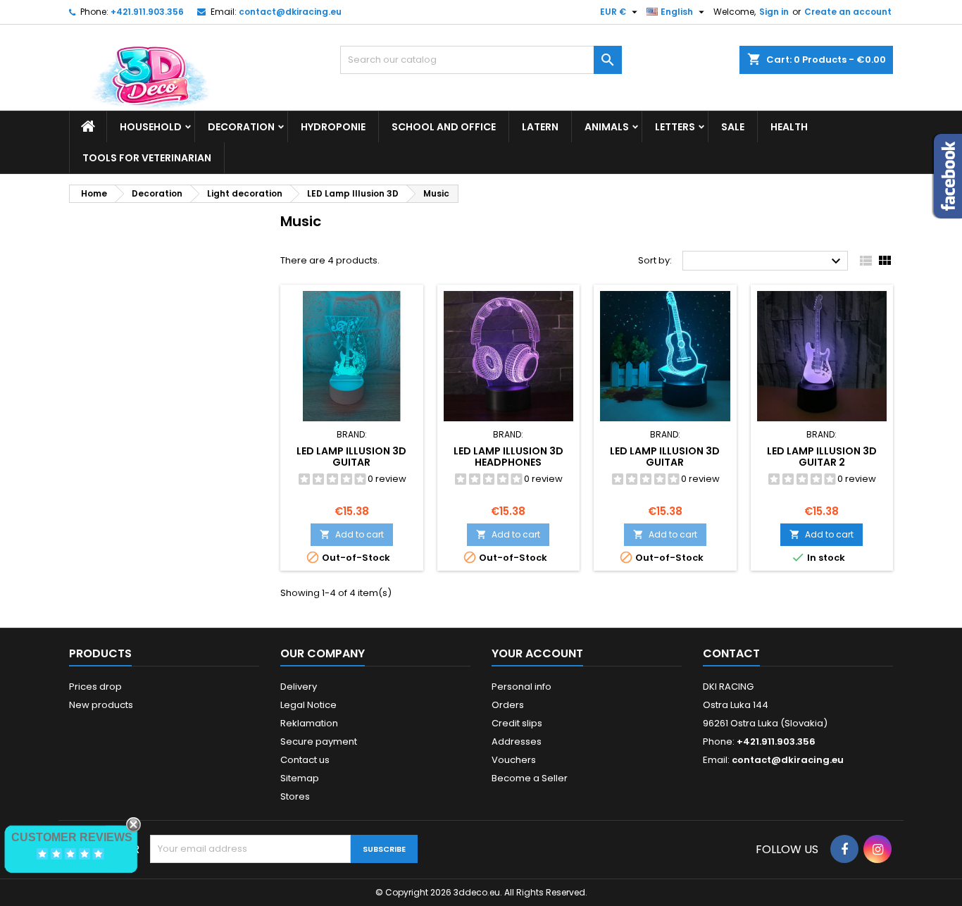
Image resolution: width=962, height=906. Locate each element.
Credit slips (517, 723)
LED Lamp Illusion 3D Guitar (351, 456)
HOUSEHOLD (151, 127)
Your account (537, 653)
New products (101, 705)
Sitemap (299, 778)
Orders (508, 705)
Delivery (298, 686)
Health (789, 127)
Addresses (517, 741)
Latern (540, 127)
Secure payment (318, 741)
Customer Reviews (71, 837)
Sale (732, 127)
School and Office (444, 127)
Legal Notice (308, 705)
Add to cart (352, 534)
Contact (731, 653)
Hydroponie (333, 127)
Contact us (305, 760)
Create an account (848, 12)
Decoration (241, 127)
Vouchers (514, 760)
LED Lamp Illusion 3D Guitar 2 (822, 456)
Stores (295, 796)
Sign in (774, 12)
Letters (675, 127)
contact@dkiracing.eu (290, 12)
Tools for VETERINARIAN (146, 158)
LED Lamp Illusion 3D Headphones (508, 456)
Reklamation (309, 723)
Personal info (521, 686)
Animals (607, 127)
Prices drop (95, 686)
